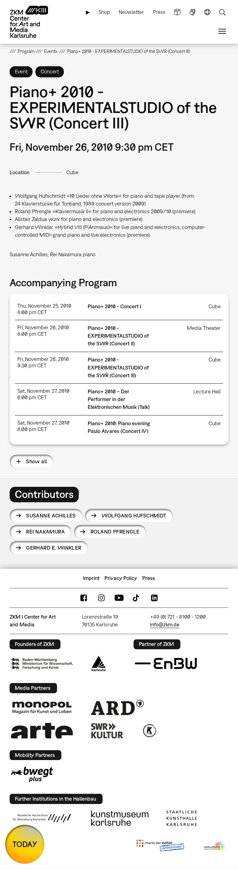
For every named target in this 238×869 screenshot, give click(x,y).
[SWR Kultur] (107, 730)
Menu (222, 31)
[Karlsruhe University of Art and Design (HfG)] (42, 818)
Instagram (101, 598)
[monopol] (42, 707)
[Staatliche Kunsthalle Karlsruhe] (181, 818)
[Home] (34, 21)
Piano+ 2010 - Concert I (114, 306)
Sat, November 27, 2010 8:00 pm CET (43, 426)
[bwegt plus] (32, 774)
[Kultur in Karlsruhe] (149, 730)
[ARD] (117, 707)
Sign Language (192, 12)
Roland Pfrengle (114, 532)
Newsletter (131, 12)
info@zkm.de (164, 624)
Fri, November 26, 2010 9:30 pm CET (43, 362)
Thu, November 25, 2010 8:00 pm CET (44, 309)
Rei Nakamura (45, 532)
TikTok (136, 598)
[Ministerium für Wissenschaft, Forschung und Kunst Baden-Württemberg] (42, 663)
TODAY (24, 844)
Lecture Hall (207, 391)
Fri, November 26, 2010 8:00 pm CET (43, 330)
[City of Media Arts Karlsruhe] (215, 846)
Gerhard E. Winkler (54, 548)
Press (159, 12)
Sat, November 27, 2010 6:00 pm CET (43, 394)
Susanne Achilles (51, 515)
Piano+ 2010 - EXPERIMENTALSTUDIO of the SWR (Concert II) (118, 336)
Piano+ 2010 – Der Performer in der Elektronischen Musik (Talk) (119, 399)
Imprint (91, 578)
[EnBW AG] (166, 663)
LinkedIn (154, 598)
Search (222, 12)
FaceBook (83, 598)
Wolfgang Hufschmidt (134, 515)
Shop (104, 12)
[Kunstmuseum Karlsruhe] (119, 818)
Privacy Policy (120, 578)
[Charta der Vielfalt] (160, 846)
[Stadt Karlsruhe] (98, 663)
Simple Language (177, 12)
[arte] (42, 730)
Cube (72, 172)
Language (207, 12)
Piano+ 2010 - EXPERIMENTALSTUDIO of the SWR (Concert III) (118, 367)
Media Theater (204, 328)
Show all (36, 461)
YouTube (119, 598)
